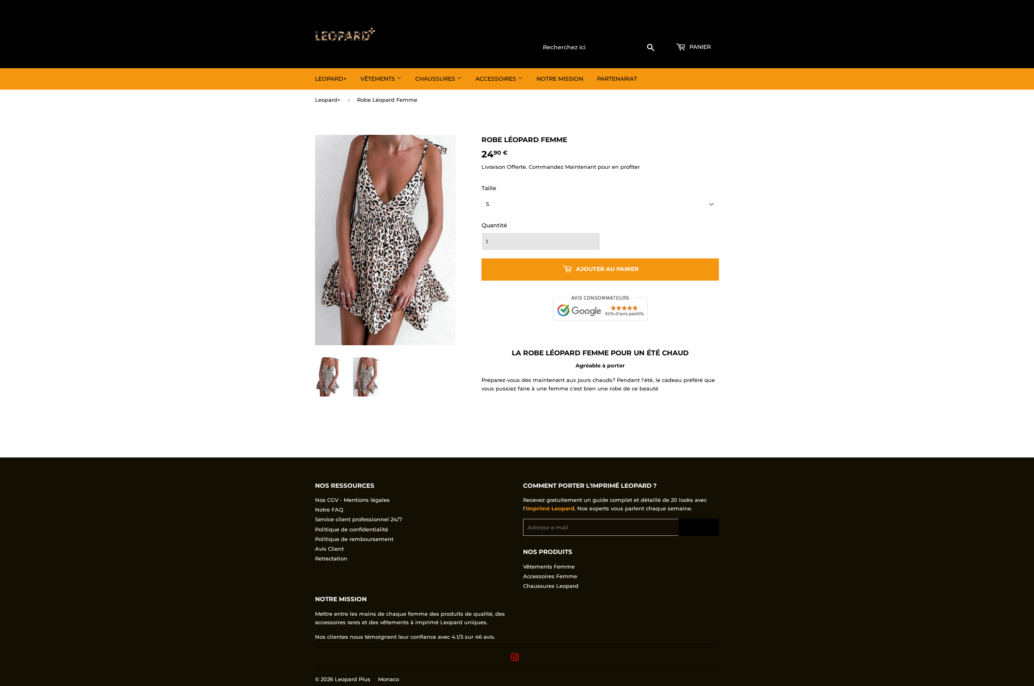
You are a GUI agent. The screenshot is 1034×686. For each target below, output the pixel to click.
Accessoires (496, 78)
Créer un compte (699, 28)
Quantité (494, 225)
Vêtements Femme (549, 566)
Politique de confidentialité (351, 529)
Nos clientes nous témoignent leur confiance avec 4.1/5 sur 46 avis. (405, 637)
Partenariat (617, 78)
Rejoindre (699, 527)
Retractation (331, 558)
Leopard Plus (352, 679)
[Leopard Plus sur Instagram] (515, 658)
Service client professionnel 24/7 (358, 519)
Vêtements (378, 78)
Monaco (388, 679)
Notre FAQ (329, 509)
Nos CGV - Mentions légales (352, 500)
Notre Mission (559, 78)
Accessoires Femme (550, 576)
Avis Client (329, 548)
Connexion (653, 28)
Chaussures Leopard (550, 586)
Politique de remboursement (354, 539)
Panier (699, 46)
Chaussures (436, 78)
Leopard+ (331, 78)
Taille (488, 188)
